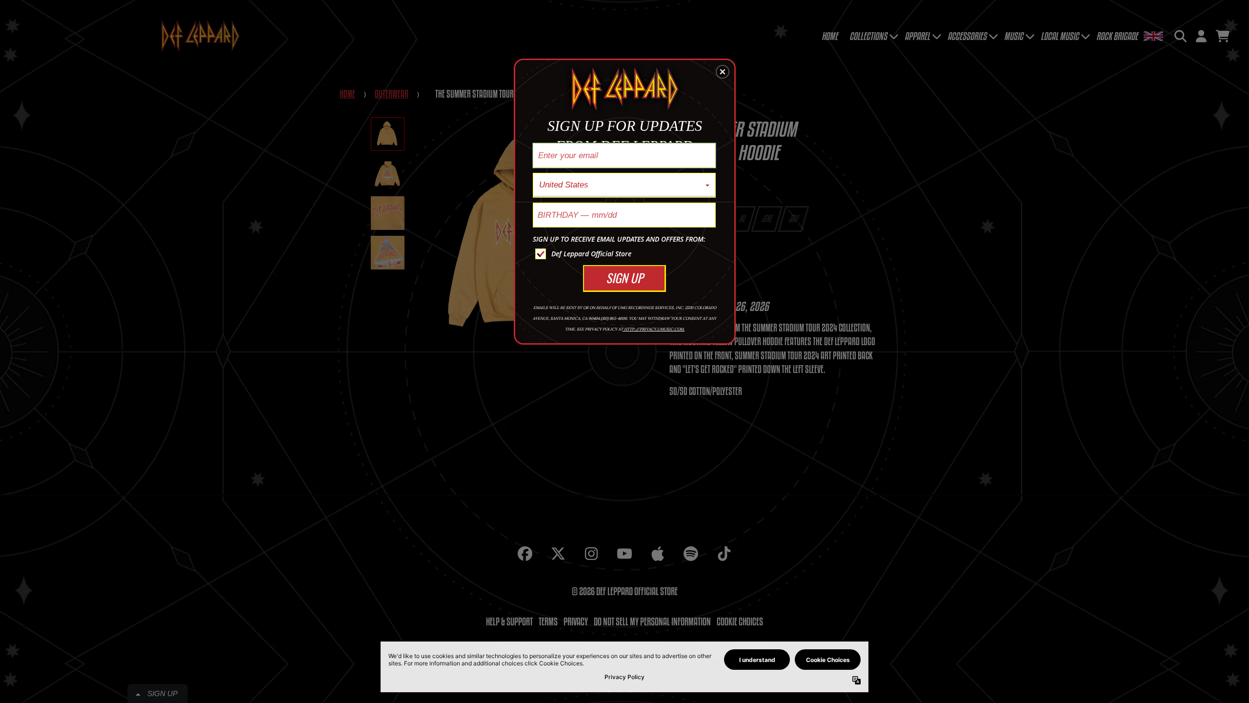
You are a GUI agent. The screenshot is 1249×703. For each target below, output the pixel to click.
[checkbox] (625, 253)
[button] (722, 72)
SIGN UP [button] (624, 278)
